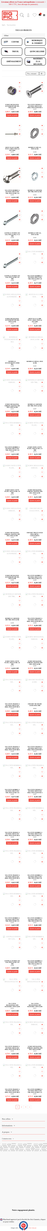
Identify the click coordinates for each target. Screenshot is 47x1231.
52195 (12, 580)
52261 (34, 1094)
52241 (12, 1094)
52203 (34, 195)
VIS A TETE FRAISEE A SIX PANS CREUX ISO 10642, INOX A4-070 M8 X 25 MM (12, 1092)
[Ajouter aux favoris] (19, 87)
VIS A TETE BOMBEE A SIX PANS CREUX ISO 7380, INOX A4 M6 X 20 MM (34, 877)
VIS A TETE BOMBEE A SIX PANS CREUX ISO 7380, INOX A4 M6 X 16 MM (12, 193)
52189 (12, 965)
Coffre (15, 42)
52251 (34, 837)
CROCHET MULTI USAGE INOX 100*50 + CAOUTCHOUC (35, 534)
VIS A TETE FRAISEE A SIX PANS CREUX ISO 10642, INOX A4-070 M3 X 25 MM (12, 877)
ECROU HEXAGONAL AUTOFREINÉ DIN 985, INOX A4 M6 (12, 577)
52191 (34, 237)
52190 (34, 152)
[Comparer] (19, 91)
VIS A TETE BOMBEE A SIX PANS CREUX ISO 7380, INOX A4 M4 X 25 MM (34, 835)
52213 (34, 1051)
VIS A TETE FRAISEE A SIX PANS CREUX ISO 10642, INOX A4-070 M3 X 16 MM (12, 706)
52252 (34, 922)
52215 (12, 1008)
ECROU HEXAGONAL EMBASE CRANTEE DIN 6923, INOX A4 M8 (12, 534)
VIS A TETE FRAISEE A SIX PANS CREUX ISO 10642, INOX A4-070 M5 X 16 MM (34, 107)
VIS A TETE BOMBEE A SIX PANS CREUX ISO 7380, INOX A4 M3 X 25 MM (34, 578)
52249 (34, 580)
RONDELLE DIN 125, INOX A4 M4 (34, 233)
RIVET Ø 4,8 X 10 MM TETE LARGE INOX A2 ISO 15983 (12, 149)
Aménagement (13, 61)
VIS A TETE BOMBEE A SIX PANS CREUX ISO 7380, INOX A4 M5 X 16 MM (34, 920)
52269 (12, 280)
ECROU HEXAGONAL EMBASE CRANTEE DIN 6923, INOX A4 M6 (34, 662)
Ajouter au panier (12, 115)
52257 (34, 280)
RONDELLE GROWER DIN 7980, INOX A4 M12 (35, 405)
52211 (12, 323)
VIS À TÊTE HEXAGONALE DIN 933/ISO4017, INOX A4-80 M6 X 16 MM (34, 1006)
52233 (34, 751)
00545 (34, 708)
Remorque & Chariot (37, 41)
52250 (12, 794)
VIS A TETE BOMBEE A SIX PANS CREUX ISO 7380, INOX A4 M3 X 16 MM (12, 449)
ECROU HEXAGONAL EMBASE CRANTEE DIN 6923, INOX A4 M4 (12, 406)
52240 (12, 751)
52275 (12, 152)
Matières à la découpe (38, 61)
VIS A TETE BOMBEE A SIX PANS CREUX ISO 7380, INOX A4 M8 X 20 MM (34, 278)
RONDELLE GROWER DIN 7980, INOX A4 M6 (12, 619)
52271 (12, 494)
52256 (12, 922)
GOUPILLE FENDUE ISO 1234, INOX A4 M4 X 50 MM (12, 277)
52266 (34, 623)
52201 (34, 665)
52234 (12, 837)
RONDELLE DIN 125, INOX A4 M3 (34, 148)
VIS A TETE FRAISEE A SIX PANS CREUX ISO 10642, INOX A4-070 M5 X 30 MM (12, 1049)
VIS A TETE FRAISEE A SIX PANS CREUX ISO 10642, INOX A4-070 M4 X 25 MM (12, 835)
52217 (34, 1008)
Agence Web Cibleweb (30, 1228)
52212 (12, 409)
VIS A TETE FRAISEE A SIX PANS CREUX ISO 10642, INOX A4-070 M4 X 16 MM (34, 749)
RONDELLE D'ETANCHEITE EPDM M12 (12, 363)
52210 (12, 109)
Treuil (15, 51)
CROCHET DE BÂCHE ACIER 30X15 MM (35, 704)
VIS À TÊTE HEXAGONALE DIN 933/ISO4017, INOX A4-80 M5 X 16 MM (12, 1006)
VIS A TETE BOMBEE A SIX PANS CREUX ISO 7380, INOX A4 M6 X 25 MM (12, 920)
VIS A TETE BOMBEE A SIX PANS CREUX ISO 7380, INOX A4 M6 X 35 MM (34, 963)
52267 (34, 794)
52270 (34, 965)
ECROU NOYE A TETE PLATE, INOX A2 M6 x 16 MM (12, 491)
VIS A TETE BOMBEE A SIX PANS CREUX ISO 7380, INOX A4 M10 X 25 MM (34, 1092)
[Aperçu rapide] (19, 83)
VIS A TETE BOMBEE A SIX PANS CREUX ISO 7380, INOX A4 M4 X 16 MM (12, 792)
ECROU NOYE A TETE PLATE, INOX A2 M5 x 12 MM (34, 448)
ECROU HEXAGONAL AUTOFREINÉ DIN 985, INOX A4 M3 (12, 106)
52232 (12, 879)
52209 (12, 366)
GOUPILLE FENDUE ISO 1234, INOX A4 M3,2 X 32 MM (12, 234)
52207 (34, 409)
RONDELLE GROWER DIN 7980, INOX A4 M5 (35, 191)
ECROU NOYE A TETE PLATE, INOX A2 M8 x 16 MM (12, 662)
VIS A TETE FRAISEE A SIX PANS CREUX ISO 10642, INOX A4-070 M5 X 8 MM (35, 621)
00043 (34, 537)
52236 (12, 1051)
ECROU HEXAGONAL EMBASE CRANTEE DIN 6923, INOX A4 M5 (34, 491)
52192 (12, 537)
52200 (34, 494)
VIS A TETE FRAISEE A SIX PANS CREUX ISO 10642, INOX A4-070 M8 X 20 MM (12, 749)
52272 (12, 665)
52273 (34, 451)
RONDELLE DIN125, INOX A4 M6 (35, 362)
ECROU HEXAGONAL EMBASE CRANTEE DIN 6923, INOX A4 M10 (34, 1048)
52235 (34, 109)
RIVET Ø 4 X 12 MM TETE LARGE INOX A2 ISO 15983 (35, 320)
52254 (12, 195)
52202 (34, 366)
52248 (12, 451)
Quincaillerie (37, 51)
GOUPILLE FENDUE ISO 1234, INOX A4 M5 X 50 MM (12, 962)
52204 (12, 623)
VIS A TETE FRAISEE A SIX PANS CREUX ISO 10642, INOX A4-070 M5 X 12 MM (34, 792)
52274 (34, 323)
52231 (12, 708)
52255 (34, 879)
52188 (12, 237)
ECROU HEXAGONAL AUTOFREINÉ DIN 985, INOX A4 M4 (12, 320)
